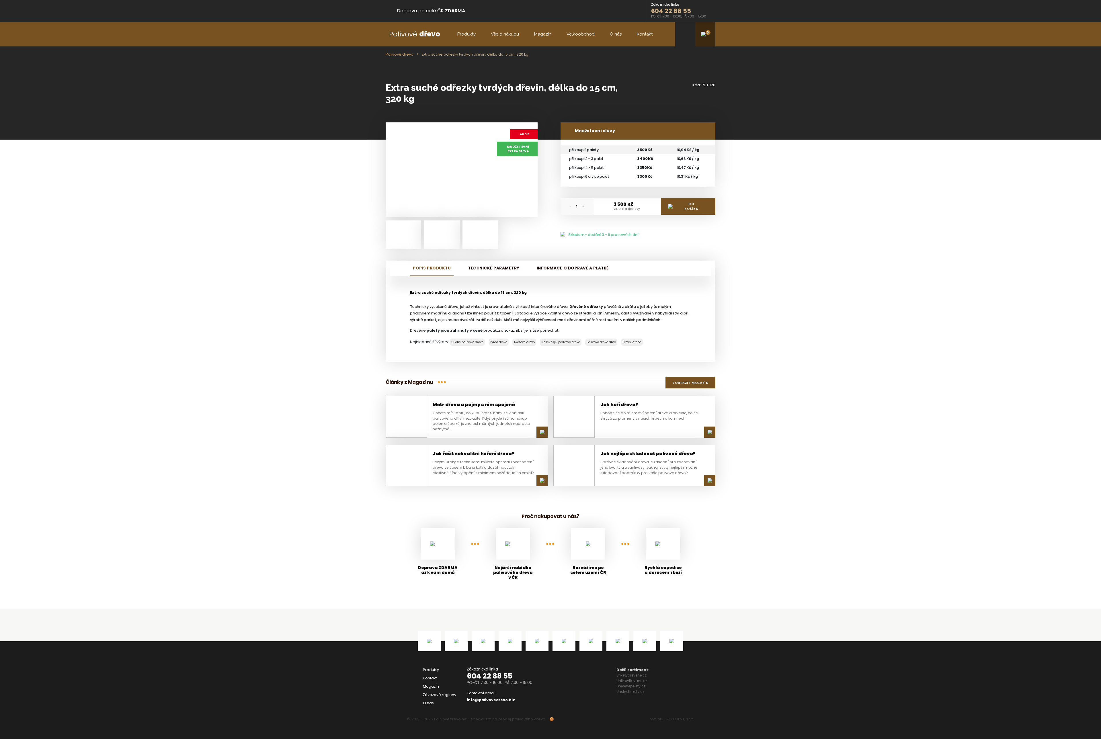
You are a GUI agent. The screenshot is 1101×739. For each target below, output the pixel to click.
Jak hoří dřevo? (619, 405)
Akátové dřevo (524, 342)
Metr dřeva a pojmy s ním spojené (474, 405)
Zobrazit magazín (690, 382)
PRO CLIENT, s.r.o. (679, 719)
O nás (616, 34)
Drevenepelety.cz (630, 686)
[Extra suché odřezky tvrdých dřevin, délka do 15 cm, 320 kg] (462, 169)
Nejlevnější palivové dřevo (560, 342)
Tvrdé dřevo (498, 342)
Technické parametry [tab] (494, 268)
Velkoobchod (581, 34)
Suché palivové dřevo (467, 342)
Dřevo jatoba (631, 342)
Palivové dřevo (399, 54)
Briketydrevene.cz (631, 675)
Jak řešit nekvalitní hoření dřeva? (474, 454)
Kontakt (645, 34)
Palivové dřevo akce (601, 342)
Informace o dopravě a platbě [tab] (573, 268)
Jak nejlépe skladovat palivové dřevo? (648, 454)
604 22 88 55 (489, 676)
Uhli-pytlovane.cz (631, 680)
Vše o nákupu (505, 34)
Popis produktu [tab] (432, 268)
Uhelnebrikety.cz (630, 691)
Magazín (542, 34)
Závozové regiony (439, 694)
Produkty (466, 34)
